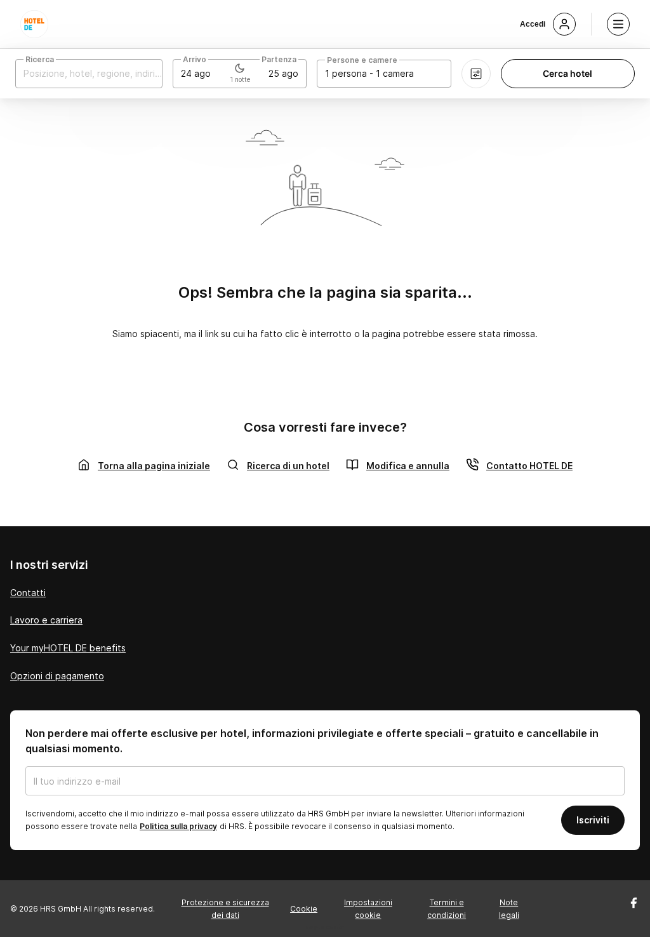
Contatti (28, 592)
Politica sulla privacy (178, 826)
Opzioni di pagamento (57, 675)
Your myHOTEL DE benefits (68, 647)
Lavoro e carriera (46, 620)
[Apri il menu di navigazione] (618, 24)
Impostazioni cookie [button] (368, 909)
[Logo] (34, 24)
